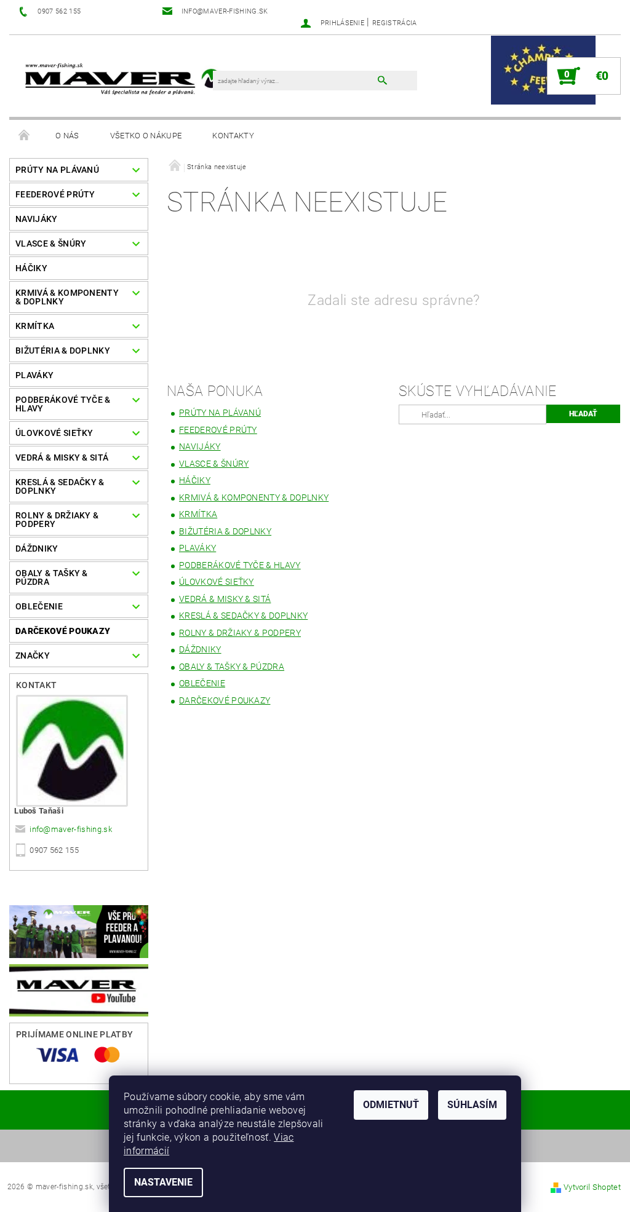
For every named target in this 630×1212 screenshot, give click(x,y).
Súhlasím (472, 1105)
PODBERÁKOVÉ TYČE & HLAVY (63, 404)
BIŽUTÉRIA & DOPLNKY (62, 350)
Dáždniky (36, 548)
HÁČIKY (31, 268)
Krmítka (34, 326)
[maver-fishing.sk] (121, 80)
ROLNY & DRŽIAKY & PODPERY (56, 519)
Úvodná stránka (24, 136)
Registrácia (394, 23)
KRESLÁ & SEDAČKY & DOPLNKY (60, 486)
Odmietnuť (391, 1105)
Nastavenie (163, 1182)
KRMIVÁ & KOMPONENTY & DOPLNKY (67, 297)
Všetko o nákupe (146, 135)
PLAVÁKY (34, 375)
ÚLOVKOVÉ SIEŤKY (54, 433)
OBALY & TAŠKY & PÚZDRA (51, 577)
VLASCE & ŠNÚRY (50, 243)
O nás (67, 135)
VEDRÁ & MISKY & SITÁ (61, 457)
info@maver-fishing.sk (71, 829)
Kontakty (233, 135)
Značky (32, 655)
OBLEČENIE (39, 606)
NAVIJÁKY (36, 219)
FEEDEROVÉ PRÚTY (55, 194)
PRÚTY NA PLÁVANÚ (57, 170)
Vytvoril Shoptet (592, 1187)
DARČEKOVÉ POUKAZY (62, 631)
